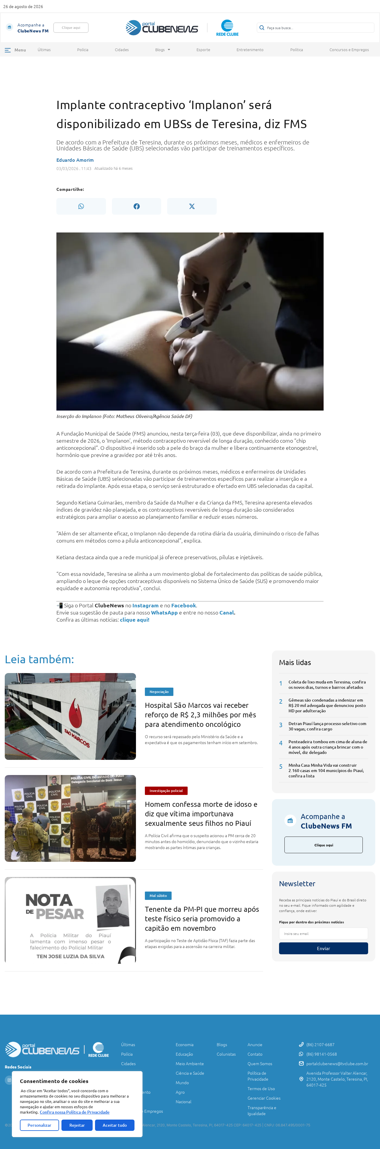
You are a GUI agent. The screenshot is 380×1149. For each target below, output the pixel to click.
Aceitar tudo (115, 1125)
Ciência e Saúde (190, 1073)
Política (296, 49)
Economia (185, 1044)
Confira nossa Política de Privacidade (75, 1112)
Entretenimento (250, 49)
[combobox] (315, 27)
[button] (81, 206)
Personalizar (39, 1125)
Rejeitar (77, 1125)
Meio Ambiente (190, 1063)
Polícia (82, 49)
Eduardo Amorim (75, 159)
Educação (184, 1054)
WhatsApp (164, 612)
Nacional (183, 1101)
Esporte (203, 49)
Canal (226, 612)
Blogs (160, 49)
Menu (20, 50)
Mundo (182, 1082)
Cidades (122, 49)
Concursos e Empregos (349, 49)
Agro (180, 1092)
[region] (77, 1104)
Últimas (44, 49)
